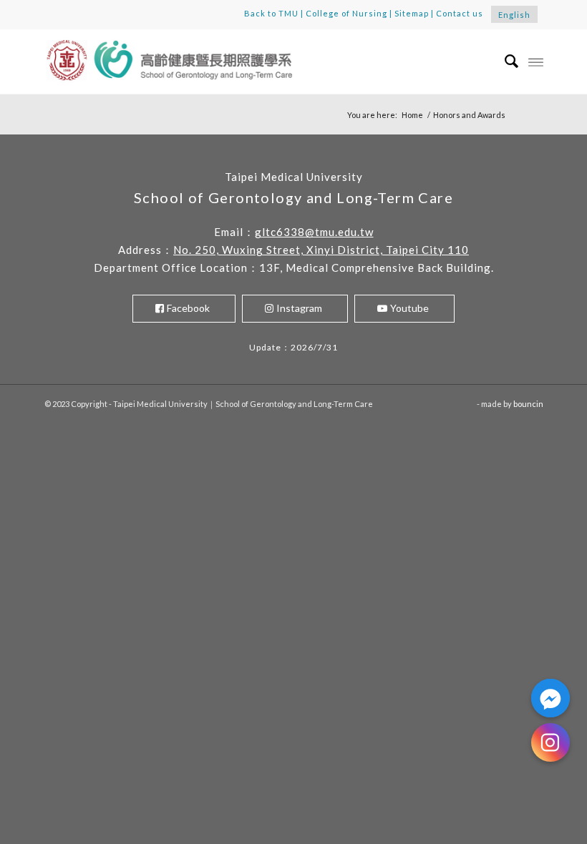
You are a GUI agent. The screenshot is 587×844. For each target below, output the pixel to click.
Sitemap (411, 13)
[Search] (504, 61)
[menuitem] (504, 61)
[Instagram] (550, 742)
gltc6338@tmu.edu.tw (314, 231)
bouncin (528, 403)
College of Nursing (346, 13)
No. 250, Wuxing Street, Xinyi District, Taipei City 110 (321, 249)
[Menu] (535, 61)
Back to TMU (271, 13)
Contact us (459, 13)
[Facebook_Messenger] (550, 698)
